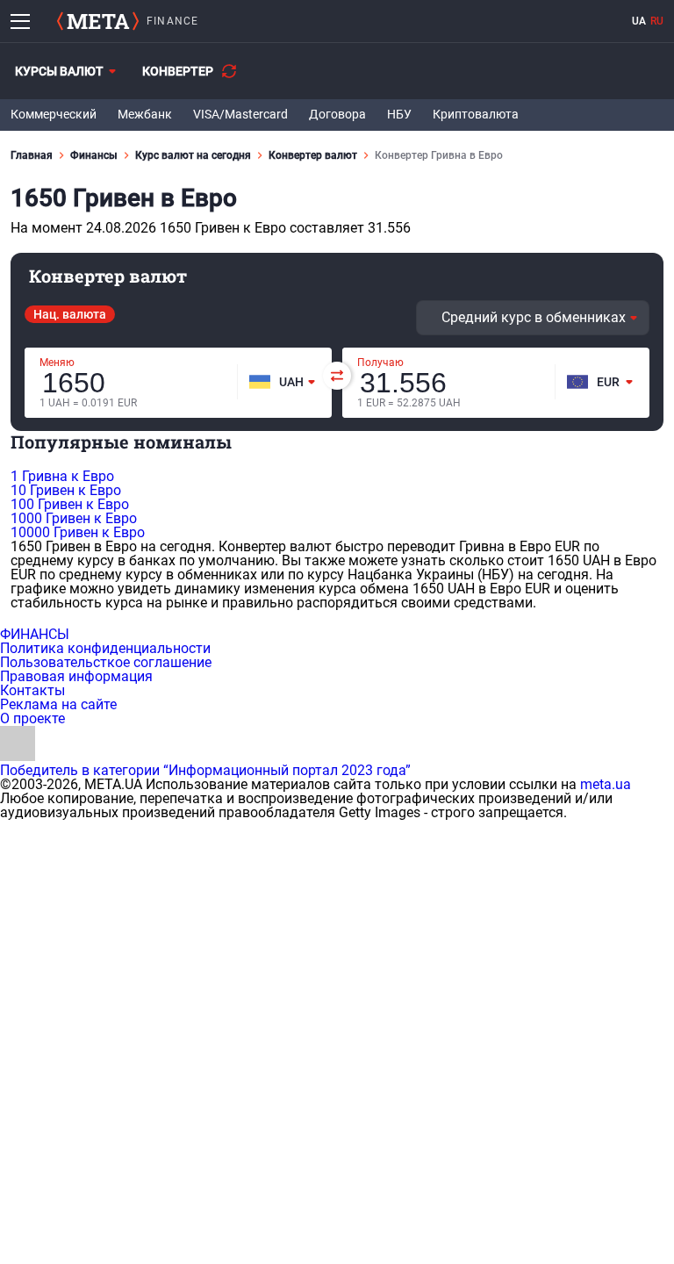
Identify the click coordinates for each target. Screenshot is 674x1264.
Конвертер (177, 71)
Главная (32, 155)
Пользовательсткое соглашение (106, 662)
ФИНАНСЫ (34, 634)
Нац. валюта (69, 314)
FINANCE (172, 21)
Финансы (94, 155)
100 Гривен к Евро (70, 504)
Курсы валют (59, 71)
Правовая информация (76, 676)
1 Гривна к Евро (62, 476)
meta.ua (605, 784)
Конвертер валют (313, 155)
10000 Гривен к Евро (78, 532)
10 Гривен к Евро (66, 490)
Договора (337, 114)
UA (639, 21)
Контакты (32, 690)
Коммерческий (54, 114)
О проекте (32, 718)
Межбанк (145, 114)
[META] (98, 21)
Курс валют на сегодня (193, 155)
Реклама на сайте (58, 704)
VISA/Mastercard (240, 114)
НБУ (399, 114)
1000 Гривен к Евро (74, 518)
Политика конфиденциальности (105, 648)
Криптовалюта (476, 114)
